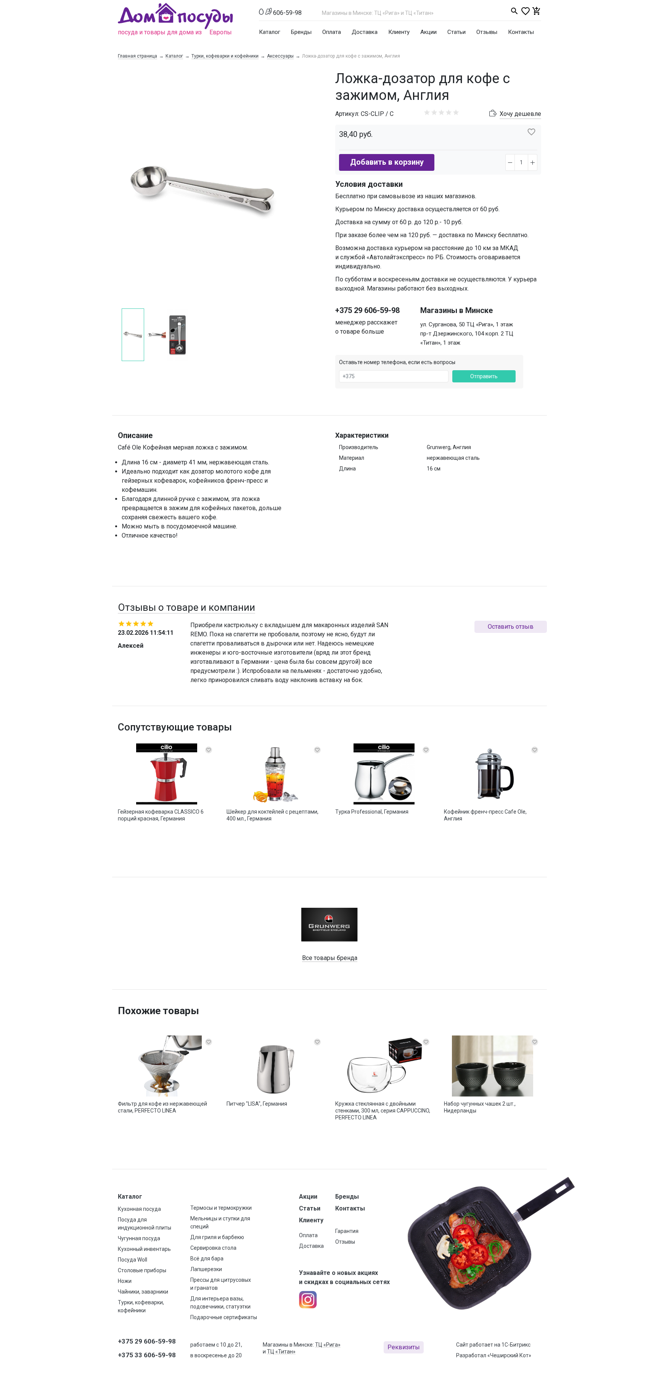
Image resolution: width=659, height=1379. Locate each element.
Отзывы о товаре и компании (186, 607)
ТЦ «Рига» (328, 1345)
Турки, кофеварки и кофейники (225, 56)
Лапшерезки (206, 1269)
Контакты (521, 32)
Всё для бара (206, 1258)
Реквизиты (403, 1347)
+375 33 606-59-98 (147, 1355)
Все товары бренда (329, 958)
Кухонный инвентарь (144, 1249)
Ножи (125, 1281)
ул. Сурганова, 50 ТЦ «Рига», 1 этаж (466, 324)
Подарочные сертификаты (223, 1317)
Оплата (331, 32)
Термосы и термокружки (221, 1208)
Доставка (365, 32)
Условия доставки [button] (369, 184)
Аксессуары (280, 56)
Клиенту (399, 32)
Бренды (301, 32)
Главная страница (137, 56)
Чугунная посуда (139, 1238)
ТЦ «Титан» (281, 1351)
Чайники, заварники (143, 1292)
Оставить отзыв (511, 626)
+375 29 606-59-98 (367, 310)
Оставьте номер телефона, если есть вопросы (397, 362)
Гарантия (346, 1231)
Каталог (269, 32)
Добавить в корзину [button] (387, 162)
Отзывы (486, 32)
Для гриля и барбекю (217, 1237)
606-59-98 (287, 12)
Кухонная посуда (139, 1209)
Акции (428, 32)
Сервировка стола (213, 1248)
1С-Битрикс (515, 1345)
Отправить (484, 376)
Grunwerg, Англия (449, 447)
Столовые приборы (142, 1270)
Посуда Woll (132, 1260)
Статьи (456, 32)
